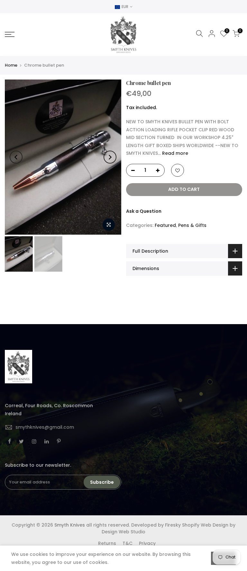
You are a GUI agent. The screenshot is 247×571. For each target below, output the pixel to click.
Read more (174, 153)
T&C (128, 543)
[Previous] (16, 157)
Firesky (173, 525)
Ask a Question (143, 211)
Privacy (147, 543)
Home (11, 65)
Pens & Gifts (192, 225)
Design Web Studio (123, 532)
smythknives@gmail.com (44, 427)
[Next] (110, 157)
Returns (107, 543)
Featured (165, 225)
